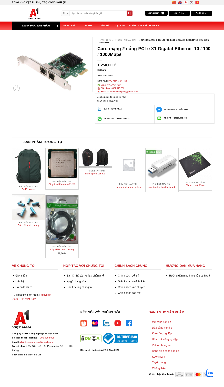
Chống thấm (159, 368)
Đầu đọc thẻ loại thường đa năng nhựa (162, 187)
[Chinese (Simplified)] (174, 2)
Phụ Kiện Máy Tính (126, 40)
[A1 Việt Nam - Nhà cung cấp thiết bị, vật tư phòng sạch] (34, 13)
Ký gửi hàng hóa (76, 281)
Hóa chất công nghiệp (165, 339)
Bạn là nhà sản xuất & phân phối (85, 275)
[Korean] (192, 2)
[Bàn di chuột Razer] (195, 164)
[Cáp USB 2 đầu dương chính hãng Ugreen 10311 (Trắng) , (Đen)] (62, 219)
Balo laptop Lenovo (95, 173)
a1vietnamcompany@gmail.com (36, 342)
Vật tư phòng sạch (162, 345)
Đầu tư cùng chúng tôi (79, 287)
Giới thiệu (70, 25)
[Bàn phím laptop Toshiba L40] (128, 164)
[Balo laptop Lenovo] (95, 158)
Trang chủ (104, 40)
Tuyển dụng (159, 362)
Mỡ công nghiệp (161, 322)
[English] (180, 2)
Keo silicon (158, 356)
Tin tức (88, 25)
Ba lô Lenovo (28, 189)
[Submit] (129, 13)
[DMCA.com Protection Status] (91, 338)
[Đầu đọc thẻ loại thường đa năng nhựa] (162, 164)
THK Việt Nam (27, 299)
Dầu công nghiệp (162, 327)
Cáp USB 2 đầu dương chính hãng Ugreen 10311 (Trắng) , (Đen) (61, 249)
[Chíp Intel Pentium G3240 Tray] (62, 163)
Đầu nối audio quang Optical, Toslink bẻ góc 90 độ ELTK (28, 225)
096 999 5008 (47, 337)
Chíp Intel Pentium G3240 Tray (62, 184)
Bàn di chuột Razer (195, 185)
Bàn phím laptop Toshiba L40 (129, 187)
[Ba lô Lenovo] (28, 166)
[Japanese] (186, 2)
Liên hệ (104, 25)
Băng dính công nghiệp (165, 351)
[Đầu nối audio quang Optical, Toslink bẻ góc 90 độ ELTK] (28, 207)
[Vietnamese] (197, 2)
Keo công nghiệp (162, 333)
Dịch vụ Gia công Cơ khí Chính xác (138, 25)
